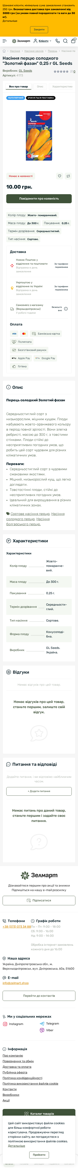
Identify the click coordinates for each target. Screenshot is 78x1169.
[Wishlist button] (59, 176)
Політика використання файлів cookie (30, 1083)
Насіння (15, 51)
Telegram (52, 1023)
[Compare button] (68, 176)
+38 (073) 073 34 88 (17, 927)
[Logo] (21, 40)
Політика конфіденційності (22, 1078)
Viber (49, 1030)
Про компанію (13, 1055)
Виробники (11, 1095)
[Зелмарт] (39, 875)
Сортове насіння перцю (30, 514)
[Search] (65, 41)
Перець (52, 51)
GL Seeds (25, 71)
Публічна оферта (15, 1072)
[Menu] (5, 40)
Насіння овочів (34, 51)
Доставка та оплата (17, 1067)
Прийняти (39, 1154)
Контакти (10, 1089)
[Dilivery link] (66, 309)
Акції (6, 1100)
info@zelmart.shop (16, 983)
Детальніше (10, 20)
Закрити (39, 29)
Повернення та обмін (18, 1061)
